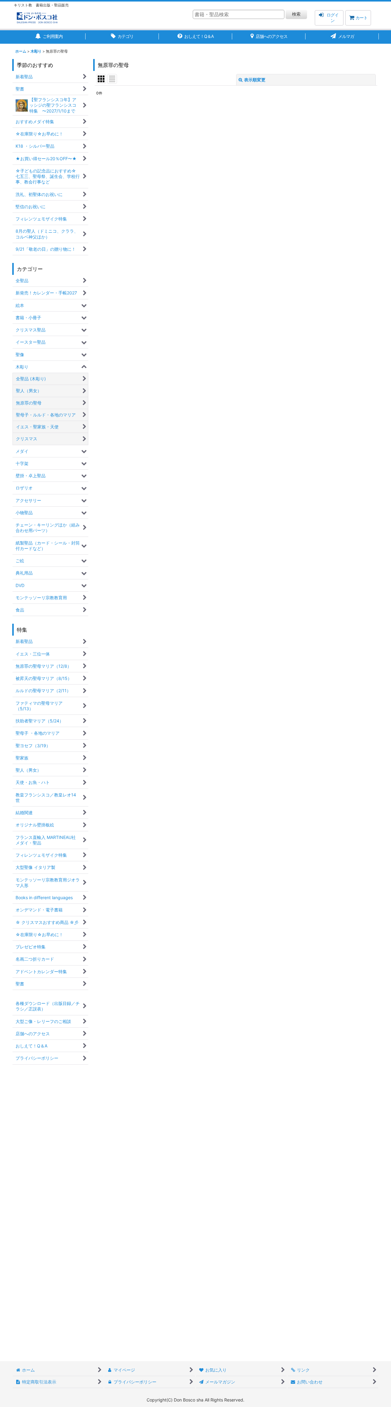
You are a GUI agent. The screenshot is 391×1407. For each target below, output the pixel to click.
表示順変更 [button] (254, 79)
